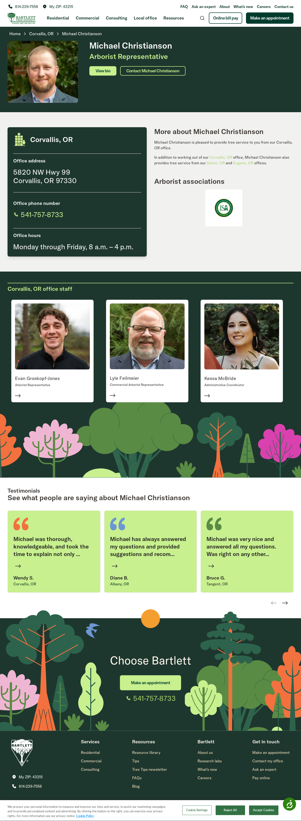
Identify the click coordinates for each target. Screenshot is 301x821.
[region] (150, 810)
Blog (136, 786)
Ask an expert (204, 6)
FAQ (184, 6)
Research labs (210, 761)
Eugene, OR (243, 163)
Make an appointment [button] (271, 752)
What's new (243, 6)
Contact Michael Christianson (152, 70)
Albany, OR (119, 584)
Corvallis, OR (221, 157)
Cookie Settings (197, 810)
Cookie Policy (85, 816)
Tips (135, 761)
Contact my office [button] (267, 761)
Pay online (261, 777)
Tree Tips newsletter (149, 769)
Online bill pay (225, 18)
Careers (264, 6)
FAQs (137, 777)
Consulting (116, 18)
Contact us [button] (283, 6)
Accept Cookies (263, 810)
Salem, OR (216, 163)
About (224, 6)
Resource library (146, 752)
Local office (145, 18)
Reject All (230, 810)
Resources (173, 18)
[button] (58, 6)
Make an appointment (269, 18)
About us (205, 752)
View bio (102, 70)
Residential (58, 18)
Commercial (87, 18)
